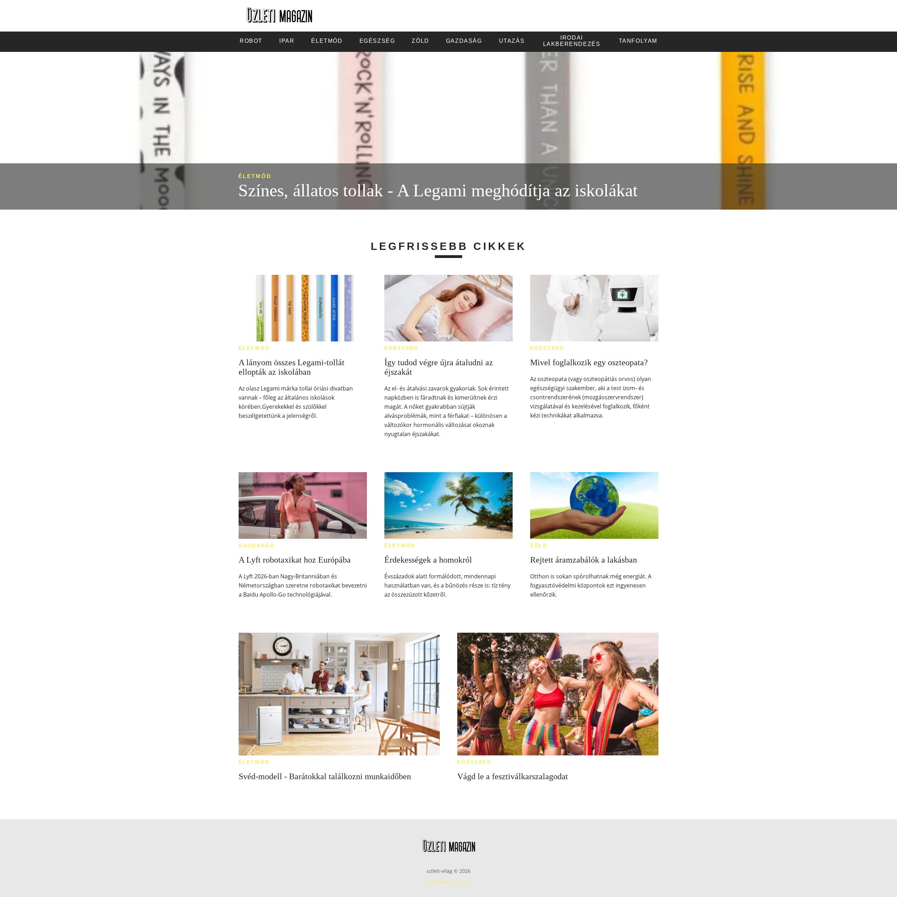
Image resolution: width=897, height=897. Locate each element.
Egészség (401, 348)
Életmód (255, 176)
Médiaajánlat (448, 882)
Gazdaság (256, 545)
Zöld (539, 545)
